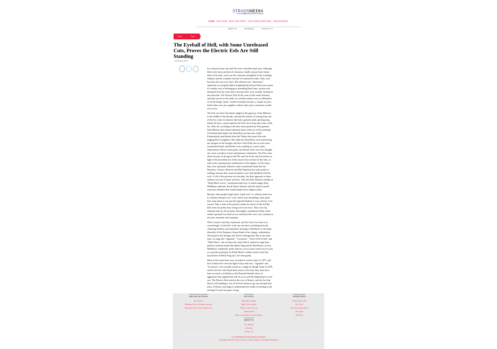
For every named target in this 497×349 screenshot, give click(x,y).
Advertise (249, 29)
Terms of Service (241, 340)
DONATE (317, 3)
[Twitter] (189, 69)
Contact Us (267, 29)
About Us (232, 29)
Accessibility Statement (269, 340)
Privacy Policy (254, 340)
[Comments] (196, 69)
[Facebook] (182, 69)
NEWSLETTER (302, 3)
